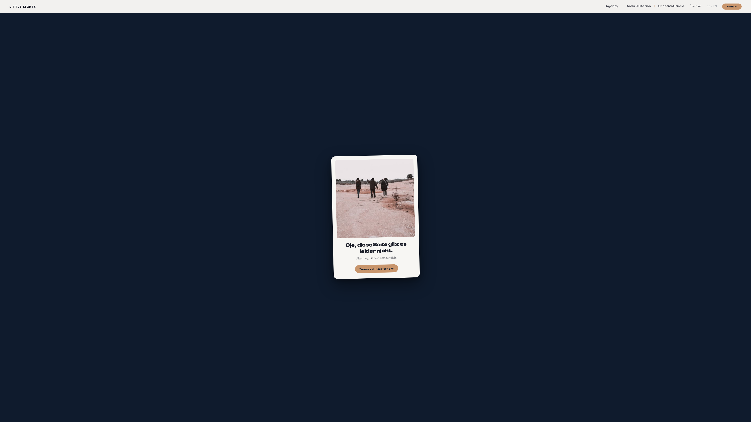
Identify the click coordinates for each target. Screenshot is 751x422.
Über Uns (695, 6)
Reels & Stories (638, 6)
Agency (612, 6)
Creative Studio (671, 6)
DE (708, 6)
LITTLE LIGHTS (22, 6)
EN (715, 6)
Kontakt (732, 6)
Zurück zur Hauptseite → (376, 269)
